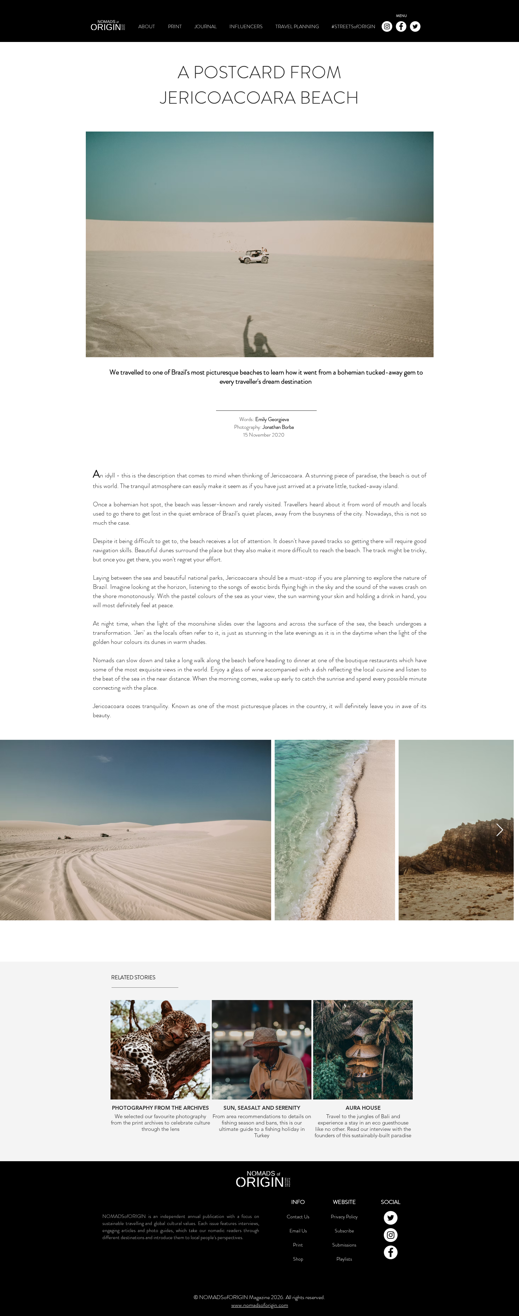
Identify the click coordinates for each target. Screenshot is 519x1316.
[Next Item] (500, 830)
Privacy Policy (344, 1216)
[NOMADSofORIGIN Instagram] (387, 26)
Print (298, 1244)
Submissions (344, 1244)
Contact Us (298, 1216)
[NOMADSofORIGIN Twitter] (415, 26)
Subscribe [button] (344, 1230)
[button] (401, 16)
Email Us (298, 1230)
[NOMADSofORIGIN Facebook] (401, 26)
